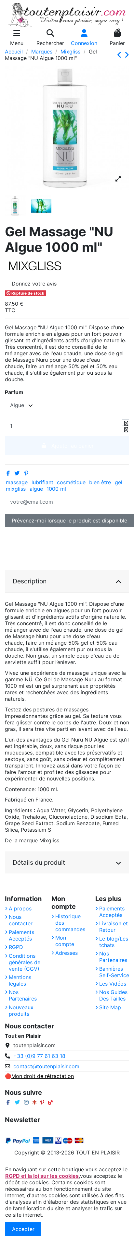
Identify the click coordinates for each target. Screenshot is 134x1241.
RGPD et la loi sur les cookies (42, 1176)
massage (17, 482)
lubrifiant (42, 482)
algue (36, 489)
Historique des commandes (70, 922)
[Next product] (126, 55)
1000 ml (56, 489)
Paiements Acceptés (21, 935)
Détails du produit (39, 862)
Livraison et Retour (113, 926)
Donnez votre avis (34, 283)
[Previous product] (120, 55)
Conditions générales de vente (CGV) (24, 962)
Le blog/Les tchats (113, 941)
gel (118, 482)
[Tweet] (17, 473)
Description (30, 581)
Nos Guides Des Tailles (113, 995)
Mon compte (64, 940)
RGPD (16, 947)
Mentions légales (20, 980)
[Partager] (8, 473)
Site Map (110, 1007)
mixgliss (16, 489)
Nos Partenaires (23, 995)
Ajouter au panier (72, 445)
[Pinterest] (26, 473)
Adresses (66, 953)
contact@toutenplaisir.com (46, 1066)
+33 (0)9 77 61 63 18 (39, 1056)
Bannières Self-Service (114, 972)
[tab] (67, 581)
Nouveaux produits (21, 1010)
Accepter (23, 1229)
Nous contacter (21, 920)
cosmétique (71, 482)
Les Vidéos (112, 983)
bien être (100, 482)
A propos (20, 908)
